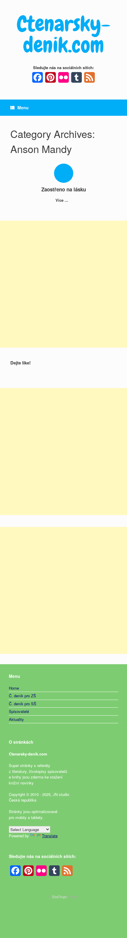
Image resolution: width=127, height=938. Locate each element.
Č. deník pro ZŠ (22, 695)
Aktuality (16, 719)
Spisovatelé (19, 711)
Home (14, 688)
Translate (50, 835)
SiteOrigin (59, 896)
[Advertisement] (63, 284)
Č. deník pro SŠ (22, 703)
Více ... (62, 200)
